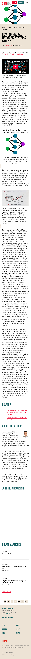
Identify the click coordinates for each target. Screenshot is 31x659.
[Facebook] (8, 601)
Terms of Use (5, 652)
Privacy (11, 652)
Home (4, 27)
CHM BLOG (12, 27)
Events (17, 625)
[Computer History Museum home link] (6, 3)
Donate (14, 3)
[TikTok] (22, 601)
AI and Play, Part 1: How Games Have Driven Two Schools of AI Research (17, 412)
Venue (3, 633)
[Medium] (5, 601)
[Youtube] (15, 601)
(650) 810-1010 (6, 614)
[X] (12, 601)
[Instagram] (19, 601)
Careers (4, 629)
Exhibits (18, 629)
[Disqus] (15, 513)
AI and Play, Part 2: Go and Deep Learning (12, 55)
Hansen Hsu (8, 45)
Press (3, 625)
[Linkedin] (26, 601)
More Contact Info (7, 617)
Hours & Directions (7, 608)
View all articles (6, 592)
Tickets (21, 3)
